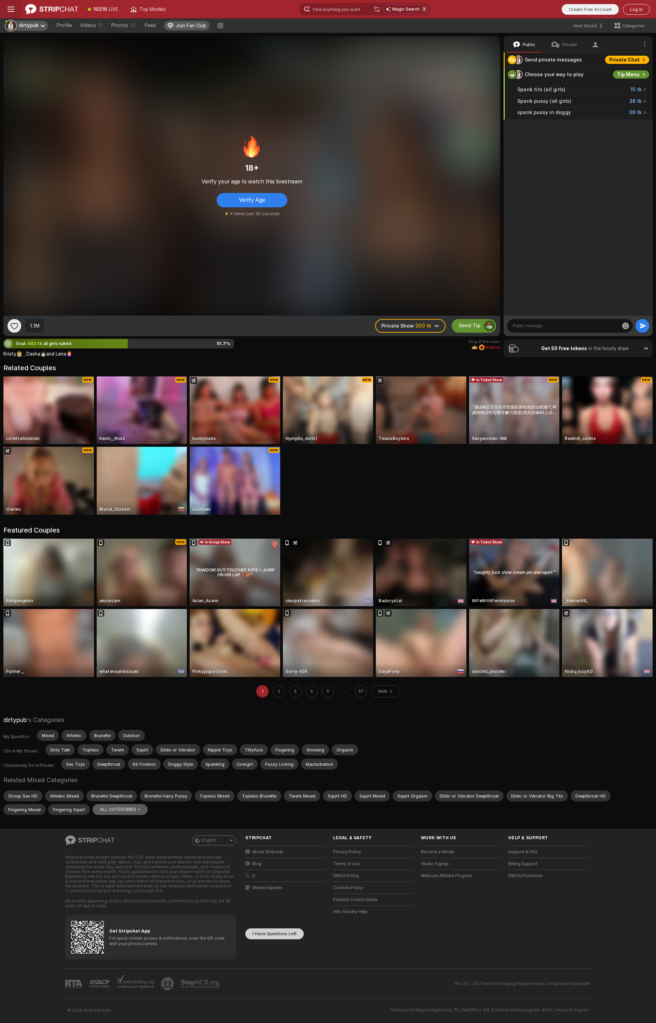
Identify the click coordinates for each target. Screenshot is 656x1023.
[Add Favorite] (14, 326)
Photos (123, 25)
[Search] (377, 9)
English (209, 840)
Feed (150, 25)
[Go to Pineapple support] (168, 983)
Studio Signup (435, 863)
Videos (91, 25)
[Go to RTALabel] (74, 984)
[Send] (642, 326)
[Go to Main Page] (52, 9)
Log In (636, 9)
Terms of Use (346, 863)
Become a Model (437, 851)
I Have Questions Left (274, 933)
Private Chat (624, 60)
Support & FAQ (522, 851)
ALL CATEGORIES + (120, 809)
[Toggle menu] (11, 9)
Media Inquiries (267, 887)
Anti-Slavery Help (350, 911)
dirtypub (15, 719)
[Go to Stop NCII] (201, 984)
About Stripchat (267, 851)
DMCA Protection (525, 875)
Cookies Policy (348, 887)
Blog (256, 863)
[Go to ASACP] (100, 983)
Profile (64, 25)
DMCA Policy (346, 875)
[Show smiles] (625, 326)
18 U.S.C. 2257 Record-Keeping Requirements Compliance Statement (522, 983)
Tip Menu (628, 74)
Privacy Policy (347, 851)
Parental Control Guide (355, 899)
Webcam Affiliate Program (446, 875)
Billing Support (522, 863)
